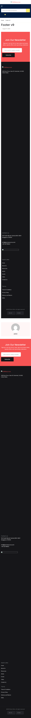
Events (3, 274)
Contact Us (4, 279)
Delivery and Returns (7, 295)
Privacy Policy (5, 292)
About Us (4, 265)
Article (3, 271)
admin (15, 334)
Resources (4, 268)
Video (3, 276)
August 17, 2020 (6, 28)
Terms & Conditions (6, 289)
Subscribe (8, 55)
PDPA (3, 298)
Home (2, 20)
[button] (2, 6)
